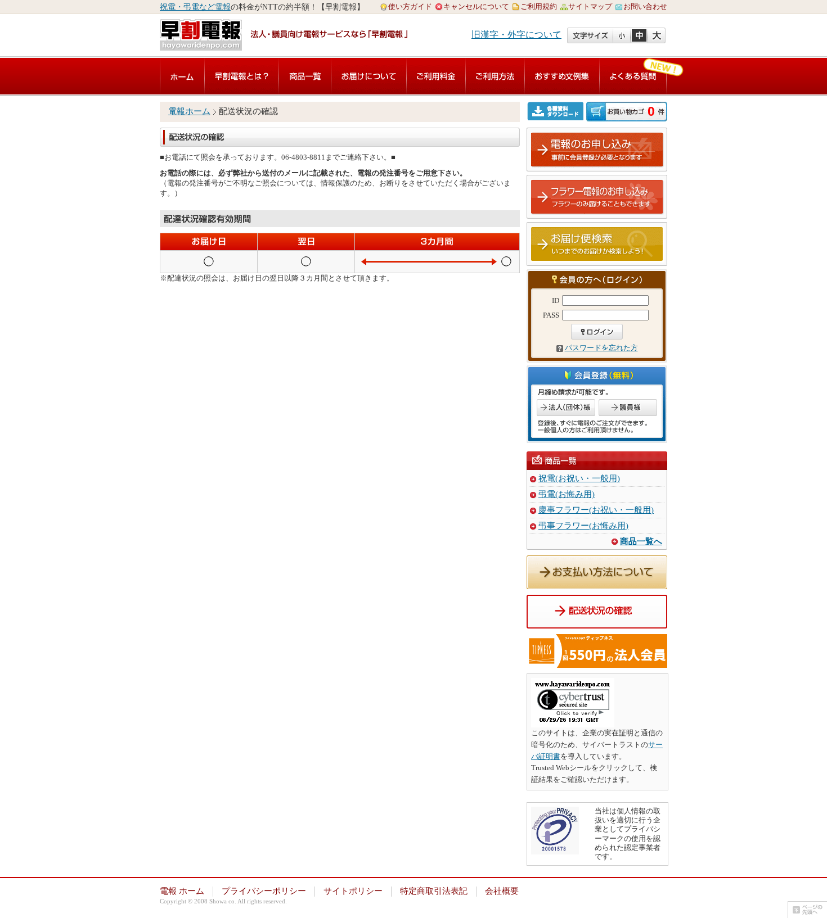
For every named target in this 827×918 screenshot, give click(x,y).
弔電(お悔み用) (566, 494)
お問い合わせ (645, 6)
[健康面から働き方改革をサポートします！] (597, 661)
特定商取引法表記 (434, 891)
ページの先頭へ (807, 909)
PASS (551, 315)
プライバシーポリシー (264, 891)
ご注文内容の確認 (626, 111)
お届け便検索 (597, 245)
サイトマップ (590, 6)
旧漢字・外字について (516, 34)
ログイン (597, 332)
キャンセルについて (476, 6)
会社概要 (502, 891)
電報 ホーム (182, 891)
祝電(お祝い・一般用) (579, 478)
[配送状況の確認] (597, 622)
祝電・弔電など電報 (195, 7)
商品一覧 (305, 76)
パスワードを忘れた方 (601, 347)
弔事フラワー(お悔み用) (583, 525)
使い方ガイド (410, 6)
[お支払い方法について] (597, 582)
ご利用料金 (436, 76)
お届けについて (368, 76)
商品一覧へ (641, 541)
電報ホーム (189, 111)
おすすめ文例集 (562, 76)
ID (555, 300)
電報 (182, 76)
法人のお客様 (566, 407)
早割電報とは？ (241, 76)
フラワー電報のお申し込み (597, 197)
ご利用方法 (495, 76)
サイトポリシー (353, 891)
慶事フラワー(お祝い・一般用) (596, 509)
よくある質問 (633, 76)
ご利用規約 (538, 6)
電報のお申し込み (597, 150)
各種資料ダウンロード (556, 111)
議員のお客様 (628, 407)
